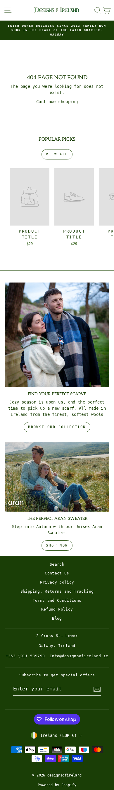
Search (57, 564)
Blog (57, 618)
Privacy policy (57, 582)
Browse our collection (57, 427)
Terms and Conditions (57, 600)
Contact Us (57, 573)
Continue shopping (57, 101)
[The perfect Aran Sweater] (57, 476)
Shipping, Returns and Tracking (57, 591)
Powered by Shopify (57, 785)
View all (57, 154)
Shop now (57, 545)
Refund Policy (57, 609)
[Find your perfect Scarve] (57, 335)
